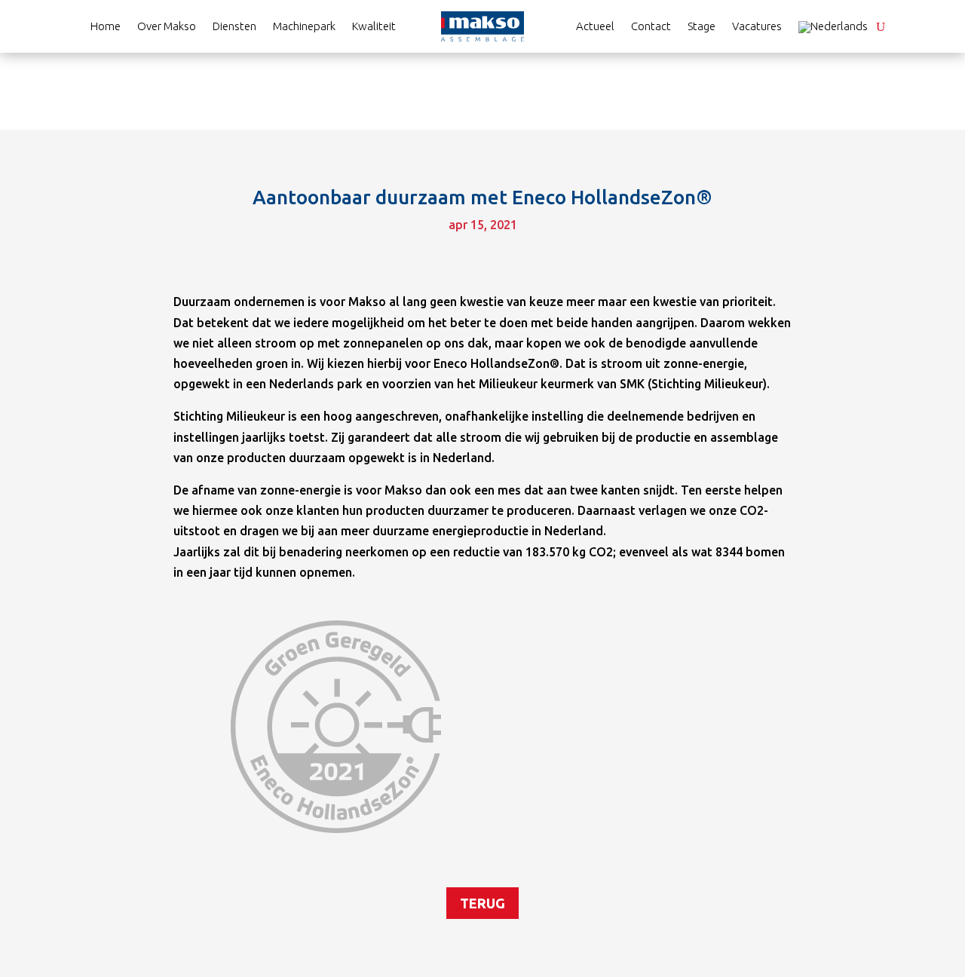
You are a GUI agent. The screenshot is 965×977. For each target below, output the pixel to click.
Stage (701, 26)
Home (105, 26)
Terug (482, 903)
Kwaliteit (374, 26)
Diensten (234, 26)
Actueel (595, 26)
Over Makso (166, 26)
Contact (651, 26)
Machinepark (304, 26)
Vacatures (757, 26)
